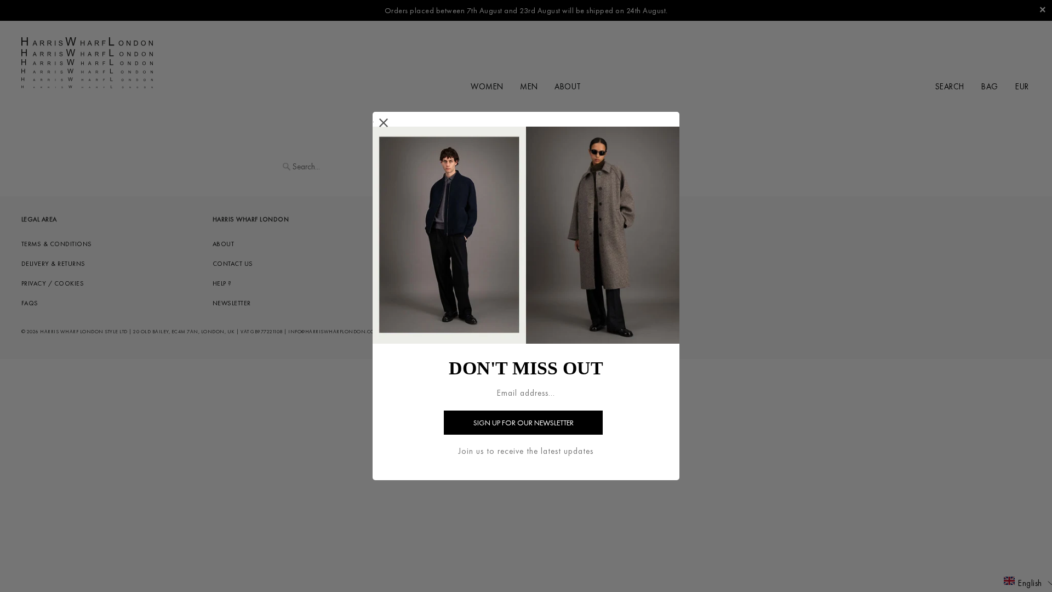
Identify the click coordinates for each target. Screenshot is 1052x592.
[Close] (383, 123)
